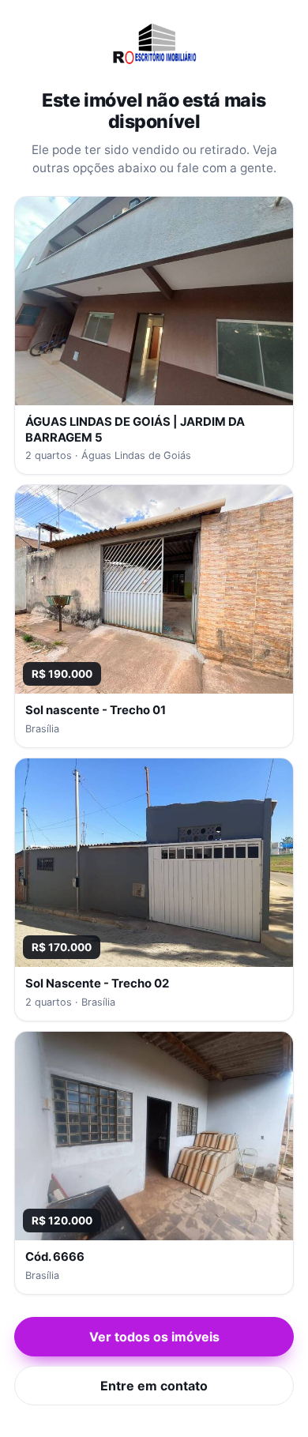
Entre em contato (154, 1386)
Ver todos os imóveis (154, 1337)
